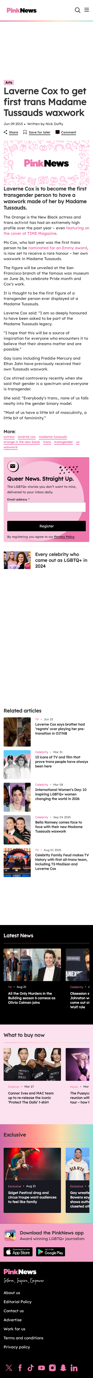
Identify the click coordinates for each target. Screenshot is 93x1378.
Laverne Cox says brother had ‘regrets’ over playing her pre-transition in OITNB (60, 728)
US (77, 442)
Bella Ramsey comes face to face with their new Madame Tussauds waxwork (59, 826)
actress (9, 437)
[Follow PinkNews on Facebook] (19, 1369)
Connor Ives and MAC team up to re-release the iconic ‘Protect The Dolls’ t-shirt (31, 1097)
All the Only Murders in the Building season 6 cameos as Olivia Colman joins (31, 998)
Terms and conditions (23, 1337)
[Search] (77, 10)
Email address (24, 499)
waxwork (11, 447)
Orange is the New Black (22, 442)
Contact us (14, 1310)
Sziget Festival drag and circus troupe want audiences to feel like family (32, 1197)
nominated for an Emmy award (57, 247)
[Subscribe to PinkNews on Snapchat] (63, 1369)
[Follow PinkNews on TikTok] (31, 1369)
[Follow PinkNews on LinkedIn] (74, 1369)
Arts (8, 82)
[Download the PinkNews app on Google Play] (50, 1251)
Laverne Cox (27, 437)
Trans (47, 442)
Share (13, 132)
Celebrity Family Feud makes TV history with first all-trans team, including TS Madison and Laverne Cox (62, 862)
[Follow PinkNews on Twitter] (9, 1369)
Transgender (63, 442)
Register (47, 526)
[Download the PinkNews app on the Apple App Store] (18, 1251)
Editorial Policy (18, 1301)
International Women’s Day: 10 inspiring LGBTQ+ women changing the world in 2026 (60, 794)
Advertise (13, 1319)
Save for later (39, 132)
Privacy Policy (64, 536)
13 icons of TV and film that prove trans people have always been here (61, 761)
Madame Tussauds (53, 437)
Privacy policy (17, 1347)
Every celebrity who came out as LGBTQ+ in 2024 (61, 560)
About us (12, 1292)
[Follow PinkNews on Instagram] (52, 1369)
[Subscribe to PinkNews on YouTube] (41, 1369)
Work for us (14, 1328)
